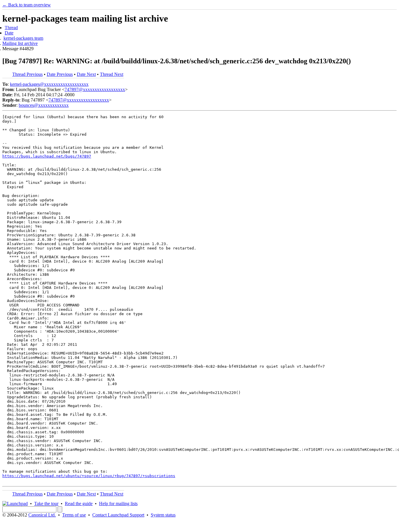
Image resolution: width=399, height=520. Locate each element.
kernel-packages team (23, 38)
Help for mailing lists (118, 503)
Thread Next (111, 74)
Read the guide (79, 503)
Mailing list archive (20, 43)
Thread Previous (27, 74)
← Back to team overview (26, 4)
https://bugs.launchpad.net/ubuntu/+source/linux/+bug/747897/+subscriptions (88, 476)
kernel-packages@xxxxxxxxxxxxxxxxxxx (49, 84)
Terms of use (74, 514)
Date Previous (60, 74)
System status (163, 514)
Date (9, 32)
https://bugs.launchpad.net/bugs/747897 (46, 156)
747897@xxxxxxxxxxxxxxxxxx (95, 89)
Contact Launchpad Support (118, 514)
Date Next (86, 74)
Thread (11, 27)
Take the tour (46, 503)
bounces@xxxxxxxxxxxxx (44, 105)
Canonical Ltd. (42, 514)
